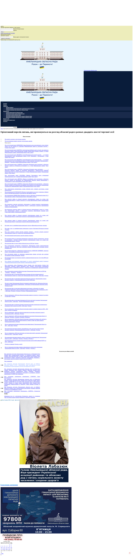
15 (9, 547)
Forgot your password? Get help (8, 33)
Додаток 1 (7, 272)
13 (6, 547)
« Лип (2, 553)
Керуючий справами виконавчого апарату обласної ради (19, 117)
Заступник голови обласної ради (13, 115)
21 (8, 549)
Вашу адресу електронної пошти (21, 37)
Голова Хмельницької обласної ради (14, 112)
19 (4, 549)
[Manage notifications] (130, 553)
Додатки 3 (19, 272)
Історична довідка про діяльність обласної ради (17, 110)
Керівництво (6, 111)
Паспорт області (9, 107)
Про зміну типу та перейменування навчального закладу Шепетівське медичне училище (26, 225)
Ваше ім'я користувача (18, 28)
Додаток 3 (23, 291)
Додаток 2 (13, 272)
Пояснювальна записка (31, 291)
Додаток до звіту (9, 285)
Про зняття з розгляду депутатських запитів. (15, 139)
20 (6, 549)
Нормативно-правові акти (9, 120)
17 (1, 549)
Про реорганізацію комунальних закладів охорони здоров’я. (19, 235)
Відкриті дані (6, 118)
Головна (5, 103)
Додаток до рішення (12, 310)
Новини (5, 105)
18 (3, 549)
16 (11, 547)
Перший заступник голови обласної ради (15, 113)
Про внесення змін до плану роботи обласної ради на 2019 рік (19, 243)
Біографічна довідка (31, 193)
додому (2, 128)
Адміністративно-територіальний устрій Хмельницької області (20, 108)
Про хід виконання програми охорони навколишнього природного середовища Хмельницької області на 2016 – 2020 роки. (23, 348)
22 (9, 549)
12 (4, 547)
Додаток (18, 241)
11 (3, 547)
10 (1, 547)
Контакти (5, 121)
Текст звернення (8, 361)
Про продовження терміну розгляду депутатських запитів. (18, 141)
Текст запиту (12, 147)
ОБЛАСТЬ (5, 106)
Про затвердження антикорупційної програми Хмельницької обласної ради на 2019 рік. (25, 271)
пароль (15, 30)
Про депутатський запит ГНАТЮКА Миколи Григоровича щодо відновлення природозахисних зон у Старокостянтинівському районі (26, 176)
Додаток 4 (27, 317)
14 (8, 547)
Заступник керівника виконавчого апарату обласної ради (19, 116)
